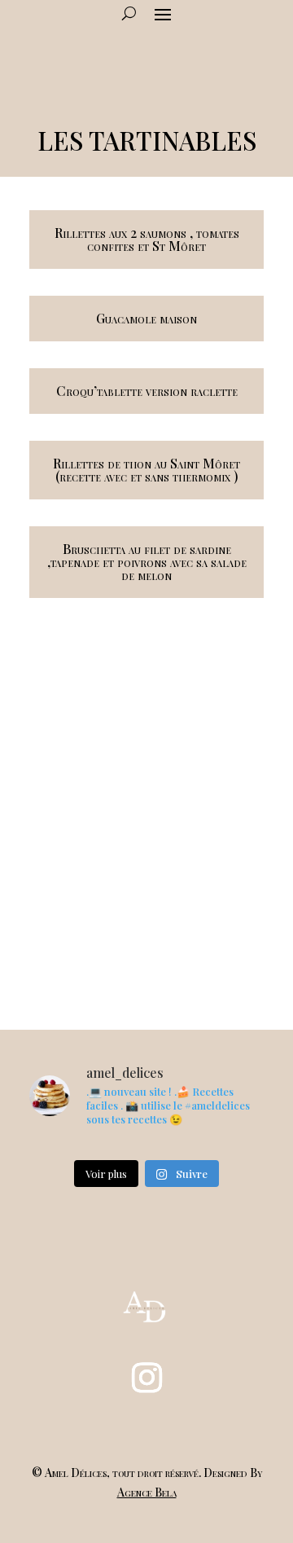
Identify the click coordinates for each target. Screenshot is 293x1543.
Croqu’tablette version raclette (147, 390)
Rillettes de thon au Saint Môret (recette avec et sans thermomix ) (146, 470)
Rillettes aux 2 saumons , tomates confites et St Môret (147, 239)
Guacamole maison (146, 318)
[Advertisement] (146, 818)
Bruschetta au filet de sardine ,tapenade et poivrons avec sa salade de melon (147, 561)
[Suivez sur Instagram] (146, 1377)
